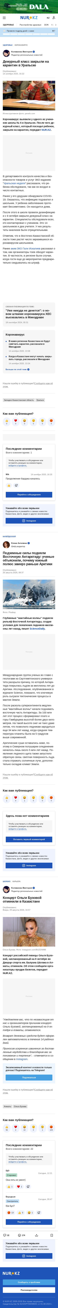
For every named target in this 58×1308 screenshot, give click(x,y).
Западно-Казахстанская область (19, 400)
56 (7, 1130)
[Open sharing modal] (36, 1235)
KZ (48, 18)
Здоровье (8, 25)
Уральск (40, 400)
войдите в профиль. (18, 465)
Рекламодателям (29, 1290)
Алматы (7, 1106)
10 (24, 1130)
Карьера (17, 881)
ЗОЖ (46, 25)
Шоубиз (6, 881)
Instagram (31, 521)
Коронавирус (21, 45)
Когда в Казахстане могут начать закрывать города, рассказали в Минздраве (30, 357)
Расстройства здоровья (30, 25)
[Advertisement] (29, 153)
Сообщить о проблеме (29, 1282)
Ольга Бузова (20, 1106)
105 (51, 1130)
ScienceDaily (37, 628)
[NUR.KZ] (29, 18)
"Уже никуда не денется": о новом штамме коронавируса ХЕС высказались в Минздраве (28, 314)
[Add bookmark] (51, 1235)
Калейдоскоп (9, 537)
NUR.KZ (46, 129)
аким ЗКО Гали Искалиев (25, 248)
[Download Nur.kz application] (29, 7)
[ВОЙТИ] (54, 18)
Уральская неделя (14, 183)
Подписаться (29, 1077)
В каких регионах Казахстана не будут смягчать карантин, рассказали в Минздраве (29, 344)
